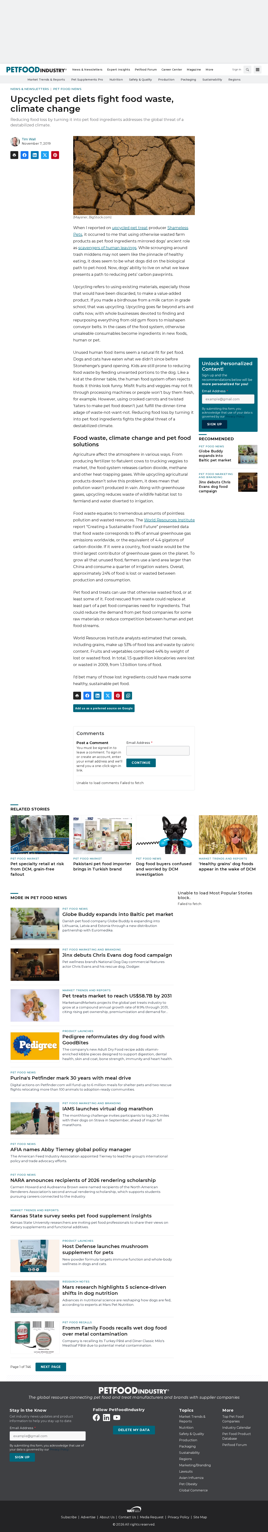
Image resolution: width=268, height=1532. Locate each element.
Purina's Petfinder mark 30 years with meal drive (70, 1078)
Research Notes (75, 1281)
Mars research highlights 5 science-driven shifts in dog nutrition (114, 1290)
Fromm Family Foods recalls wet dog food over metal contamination (114, 1331)
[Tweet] (45, 155)
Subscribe (69, 1517)
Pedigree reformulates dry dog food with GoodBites (113, 1040)
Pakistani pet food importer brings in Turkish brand (102, 866)
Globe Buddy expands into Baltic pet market (215, 455)
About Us (107, 1517)
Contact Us (127, 1517)
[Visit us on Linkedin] (106, 1417)
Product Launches (77, 1031)
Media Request (152, 1517)
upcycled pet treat (130, 227)
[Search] (247, 70)
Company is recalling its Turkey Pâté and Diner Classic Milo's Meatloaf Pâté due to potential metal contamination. (113, 1343)
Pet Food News (67, 89)
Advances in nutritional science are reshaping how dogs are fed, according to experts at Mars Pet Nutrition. (116, 1302)
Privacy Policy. (235, 416)
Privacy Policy (178, 1517)
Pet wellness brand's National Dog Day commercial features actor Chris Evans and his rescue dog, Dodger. (113, 964)
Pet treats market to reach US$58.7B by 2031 (117, 996)
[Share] (24, 155)
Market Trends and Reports (223, 858)
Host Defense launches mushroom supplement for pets (105, 1249)
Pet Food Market (24, 858)
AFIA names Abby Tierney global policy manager (70, 1149)
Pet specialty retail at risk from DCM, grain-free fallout (37, 869)
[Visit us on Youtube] (116, 1417)
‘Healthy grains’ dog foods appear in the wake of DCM (227, 866)
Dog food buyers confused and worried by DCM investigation (163, 869)
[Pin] (55, 155)
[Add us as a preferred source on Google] (128, 696)
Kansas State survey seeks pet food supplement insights (81, 1216)
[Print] (14, 155)
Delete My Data (133, 1430)
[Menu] (258, 70)
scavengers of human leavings (107, 247)
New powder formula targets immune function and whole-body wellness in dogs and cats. (117, 1261)
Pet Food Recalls (77, 1322)
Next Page (51, 1367)
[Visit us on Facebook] (96, 1417)
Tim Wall (29, 139)
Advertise (88, 1517)
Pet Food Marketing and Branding (216, 475)
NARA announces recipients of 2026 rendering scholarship (83, 1180)
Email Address (139, 742)
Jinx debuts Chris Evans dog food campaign (215, 486)
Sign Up (214, 424)
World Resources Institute (169, 520)
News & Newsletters (29, 89)
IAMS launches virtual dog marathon (107, 1109)
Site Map (200, 1517)
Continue (141, 763)
